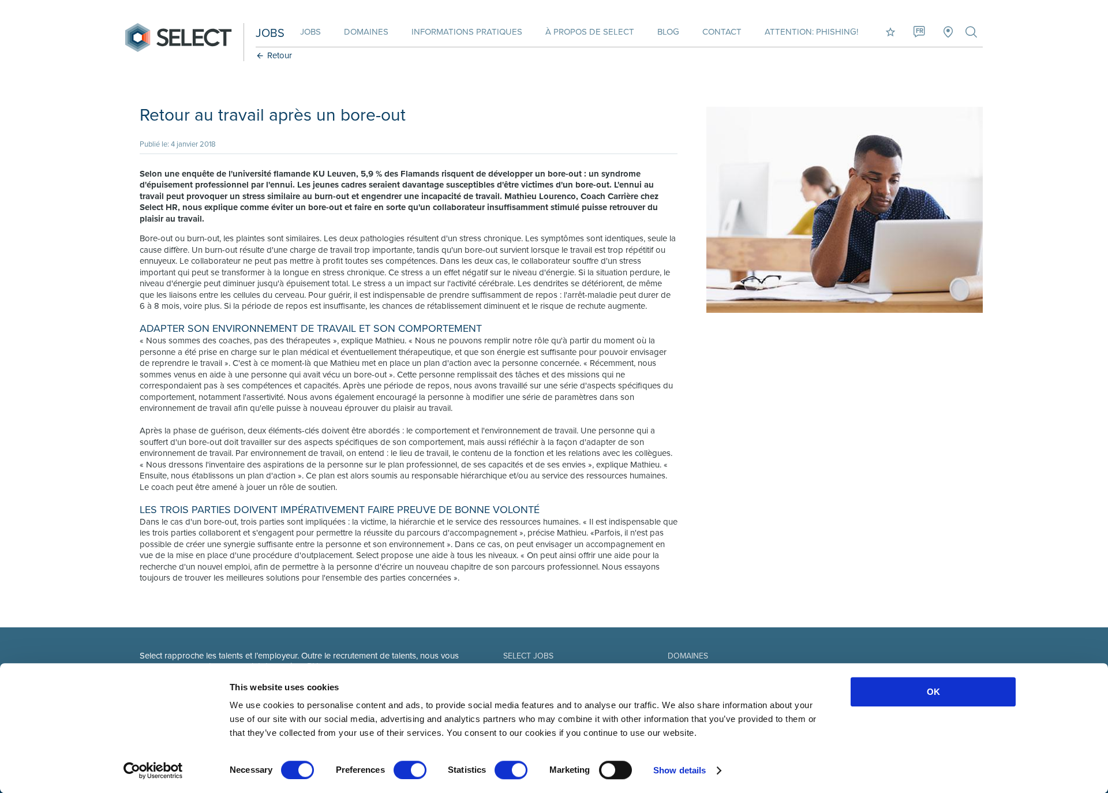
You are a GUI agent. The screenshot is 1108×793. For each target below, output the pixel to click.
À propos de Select (589, 32)
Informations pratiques (466, 32)
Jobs (310, 32)
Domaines (366, 32)
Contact (722, 32)
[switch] (410, 770)
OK (933, 692)
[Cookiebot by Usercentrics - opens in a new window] (153, 770)
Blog (668, 32)
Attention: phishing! (811, 32)
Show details (679, 770)
